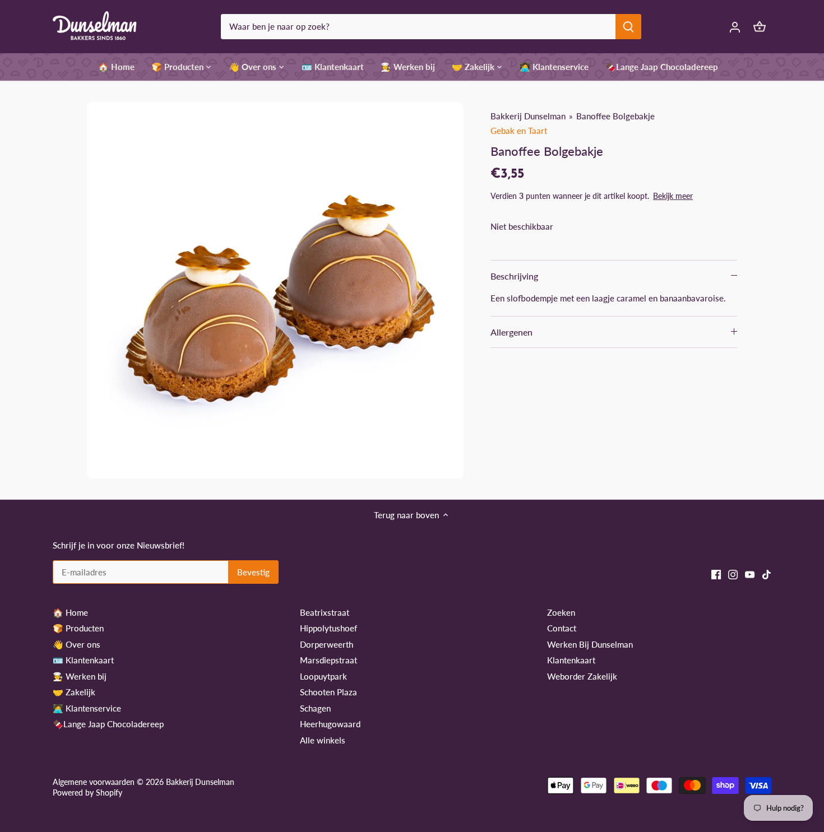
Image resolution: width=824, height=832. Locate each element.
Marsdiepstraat (328, 660)
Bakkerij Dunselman (528, 116)
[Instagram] (733, 573)
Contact (561, 628)
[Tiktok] (766, 573)
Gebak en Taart (518, 131)
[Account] (735, 26)
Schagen (315, 708)
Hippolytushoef (328, 628)
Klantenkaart (571, 660)
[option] (275, 290)
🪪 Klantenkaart (83, 660)
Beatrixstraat (324, 612)
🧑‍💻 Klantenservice (87, 708)
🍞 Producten (78, 628)
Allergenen (511, 332)
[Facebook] (716, 573)
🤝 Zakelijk (74, 692)
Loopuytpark (323, 676)
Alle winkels (322, 740)
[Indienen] (628, 26)
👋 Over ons (76, 644)
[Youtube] (749, 573)
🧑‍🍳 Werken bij (80, 676)
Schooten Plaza (328, 692)
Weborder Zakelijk (582, 676)
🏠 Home (70, 612)
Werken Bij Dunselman (590, 644)
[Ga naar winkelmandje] (759, 26)
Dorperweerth (326, 644)
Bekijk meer (673, 196)
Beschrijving (514, 276)
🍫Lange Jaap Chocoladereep (108, 724)
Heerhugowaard (330, 724)
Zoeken (561, 612)
